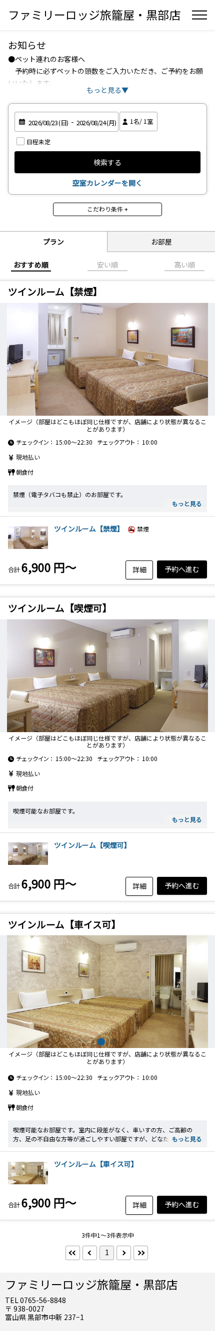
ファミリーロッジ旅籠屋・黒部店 (94, 14)
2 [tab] (114, 1042)
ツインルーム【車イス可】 (96, 1164)
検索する (108, 162)
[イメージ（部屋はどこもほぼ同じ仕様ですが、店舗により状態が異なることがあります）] (107, 359)
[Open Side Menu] (199, 14)
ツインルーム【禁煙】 (89, 528)
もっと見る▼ (107, 90)
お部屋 (161, 242)
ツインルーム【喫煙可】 (92, 845)
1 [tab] (101, 1042)
